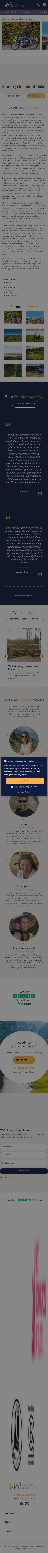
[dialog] (24, 776)
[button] (24, 787)
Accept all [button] (25, 781)
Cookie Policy (24, 792)
